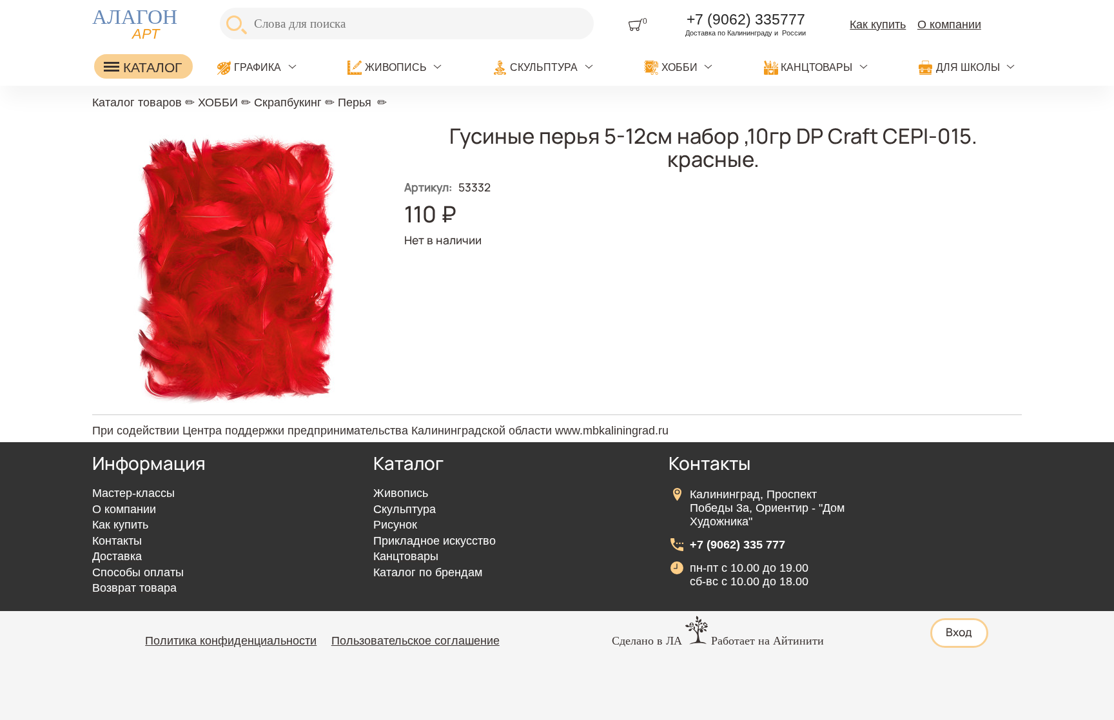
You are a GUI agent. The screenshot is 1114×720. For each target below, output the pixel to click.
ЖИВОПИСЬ (396, 67)
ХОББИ (679, 67)
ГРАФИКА (257, 67)
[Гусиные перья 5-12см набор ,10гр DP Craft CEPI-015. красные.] (237, 410)
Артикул (428, 187)
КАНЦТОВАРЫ (816, 67)
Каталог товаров (137, 102)
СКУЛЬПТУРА (544, 67)
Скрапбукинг (288, 102)
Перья (354, 102)
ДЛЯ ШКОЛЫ (968, 67)
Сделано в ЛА (647, 640)
